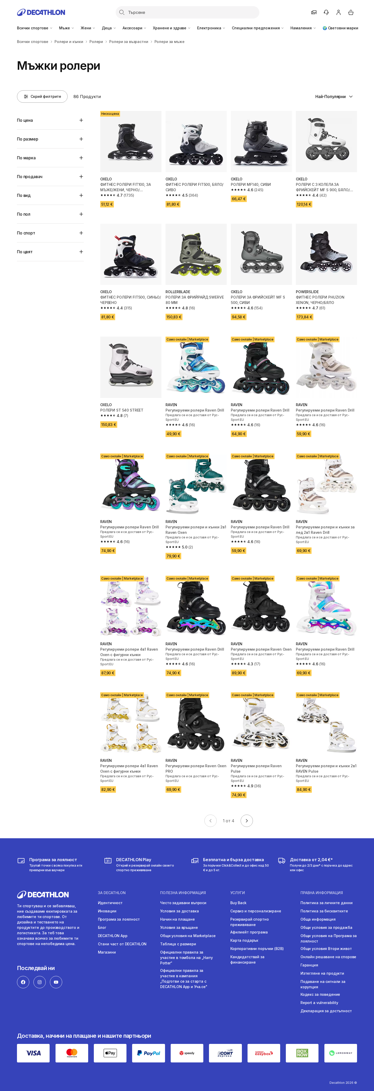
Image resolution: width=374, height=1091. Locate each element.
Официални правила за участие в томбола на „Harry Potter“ (186, 957)
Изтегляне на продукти (322, 973)
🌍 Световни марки (340, 28)
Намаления (301, 28)
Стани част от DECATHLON (122, 944)
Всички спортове (33, 28)
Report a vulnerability (319, 1002)
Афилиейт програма (249, 932)
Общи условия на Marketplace (187, 935)
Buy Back (238, 903)
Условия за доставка (179, 911)
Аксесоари (133, 28)
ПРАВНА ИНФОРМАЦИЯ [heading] (321, 893)
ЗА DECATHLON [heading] (112, 893)
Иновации (107, 911)
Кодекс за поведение (320, 994)
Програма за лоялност (119, 919)
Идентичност (110, 903)
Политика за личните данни (326, 903)
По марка (26, 157)
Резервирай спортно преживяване (249, 922)
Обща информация (318, 919)
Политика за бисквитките (324, 911)
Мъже (65, 28)
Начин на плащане (177, 919)
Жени (86, 28)
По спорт (26, 232)
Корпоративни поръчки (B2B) (257, 948)
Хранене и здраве (170, 28)
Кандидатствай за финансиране (247, 959)
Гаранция (309, 965)
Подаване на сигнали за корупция (322, 984)
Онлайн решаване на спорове (328, 957)
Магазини (107, 952)
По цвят (25, 251)
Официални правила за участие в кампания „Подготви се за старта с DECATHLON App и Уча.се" (183, 978)
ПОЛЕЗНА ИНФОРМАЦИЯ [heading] (183, 893)
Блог (102, 927)
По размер (27, 139)
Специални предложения (256, 28)
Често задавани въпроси (183, 903)
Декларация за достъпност (326, 1011)
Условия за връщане (179, 927)
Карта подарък (244, 940)
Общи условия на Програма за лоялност (328, 938)
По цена (25, 120)
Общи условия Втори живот (326, 948)
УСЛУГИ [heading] (237, 893)
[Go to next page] (247, 821)
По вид (24, 195)
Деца (107, 28)
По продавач (29, 176)
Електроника (209, 28)
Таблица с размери (178, 944)
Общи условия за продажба (326, 927)
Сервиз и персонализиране (255, 911)
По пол (23, 214)
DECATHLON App (112, 935)
